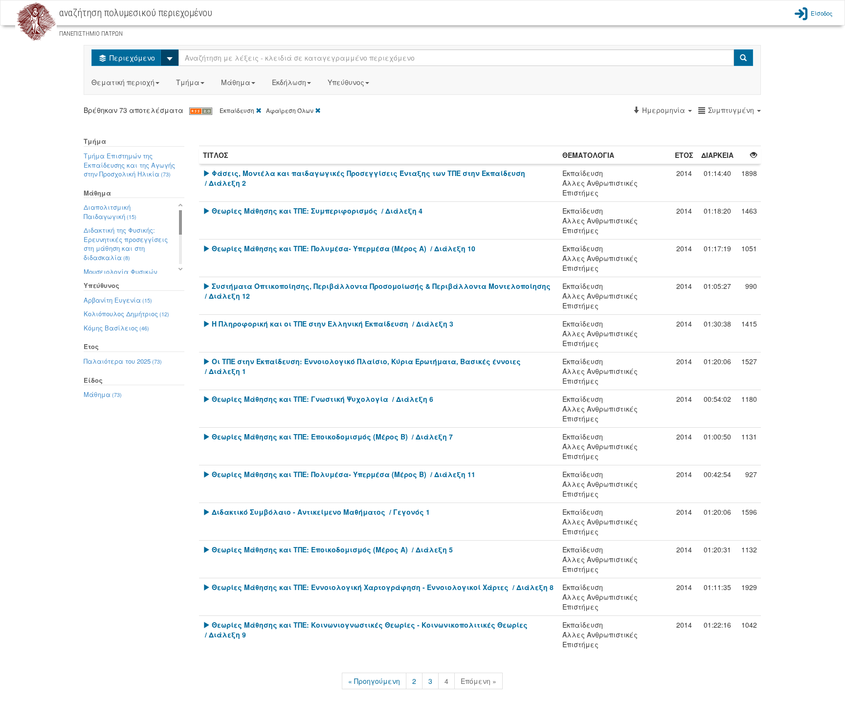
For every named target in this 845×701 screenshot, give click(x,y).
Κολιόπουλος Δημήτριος (126, 313)
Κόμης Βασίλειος (116, 327)
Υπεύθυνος (346, 82)
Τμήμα (188, 82)
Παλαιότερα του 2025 (123, 361)
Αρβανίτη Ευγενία (118, 300)
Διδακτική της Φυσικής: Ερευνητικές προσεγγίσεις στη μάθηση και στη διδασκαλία (126, 243)
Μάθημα (235, 82)
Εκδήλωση (289, 82)
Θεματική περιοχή (123, 82)
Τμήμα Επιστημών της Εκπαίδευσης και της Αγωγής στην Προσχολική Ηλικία (129, 164)
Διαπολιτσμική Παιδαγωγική (110, 211)
